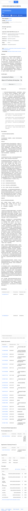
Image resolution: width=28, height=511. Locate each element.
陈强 (11, 20)
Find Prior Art (14, 15)
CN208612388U (5, 402)
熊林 (6, 20)
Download (18, 469)
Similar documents (17, 48)
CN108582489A (5, 387)
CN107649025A (5, 360)
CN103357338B (5, 397)
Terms (22, 509)
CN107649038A (5, 371)
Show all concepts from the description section (11, 499)
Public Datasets (16, 509)
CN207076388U (5, 414)
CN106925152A (5, 385)
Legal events (11, 48)
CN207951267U (5, 391)
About (2, 509)
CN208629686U (5, 346)
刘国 (9, 20)
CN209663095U (5, 367)
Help (9, 510)
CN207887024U (5, 395)
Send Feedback (8, 509)
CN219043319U (5, 406)
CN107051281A (5, 382)
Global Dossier (15, 51)
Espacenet (10, 51)
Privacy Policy (3, 510)
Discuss (19, 51)
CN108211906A (5, 422)
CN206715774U (5, 375)
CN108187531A (5, 294)
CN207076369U (5, 400)
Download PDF (7, 15)
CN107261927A (5, 416)
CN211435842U (5, 419)
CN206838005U (5, 356)
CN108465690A (5, 350)
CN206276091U (5, 364)
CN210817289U (5, 354)
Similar (21, 15)
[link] (3, 474)
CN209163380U (5, 411)
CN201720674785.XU (6, 436)
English (10, 18)
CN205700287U (5, 409)
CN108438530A (5, 315)
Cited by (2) (6, 48)
